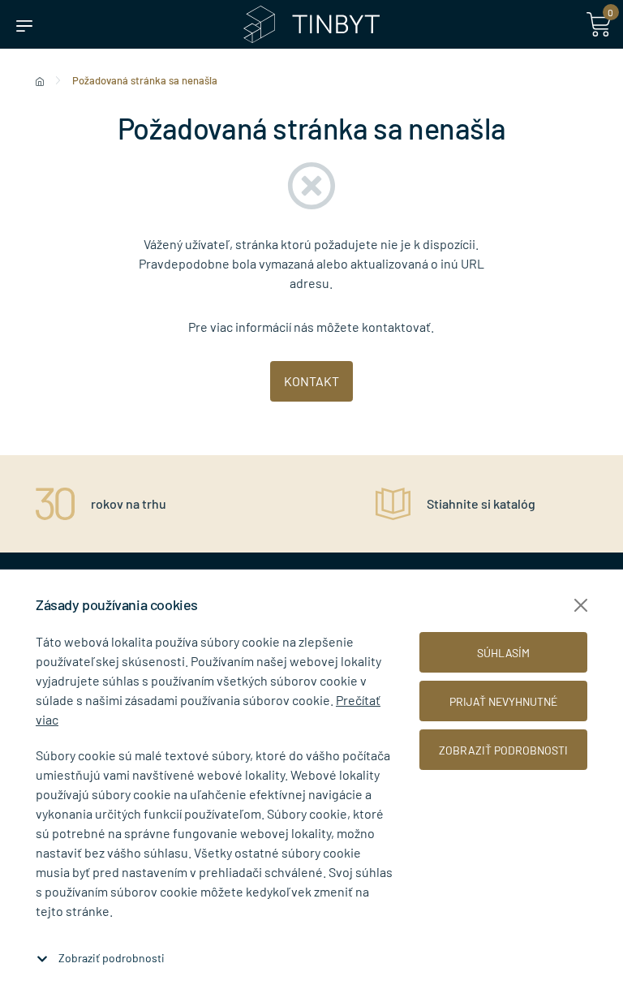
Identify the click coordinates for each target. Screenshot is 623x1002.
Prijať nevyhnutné (503, 701)
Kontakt (311, 381)
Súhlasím (503, 653)
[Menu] (24, 24)
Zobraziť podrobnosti (111, 958)
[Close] (580, 605)
